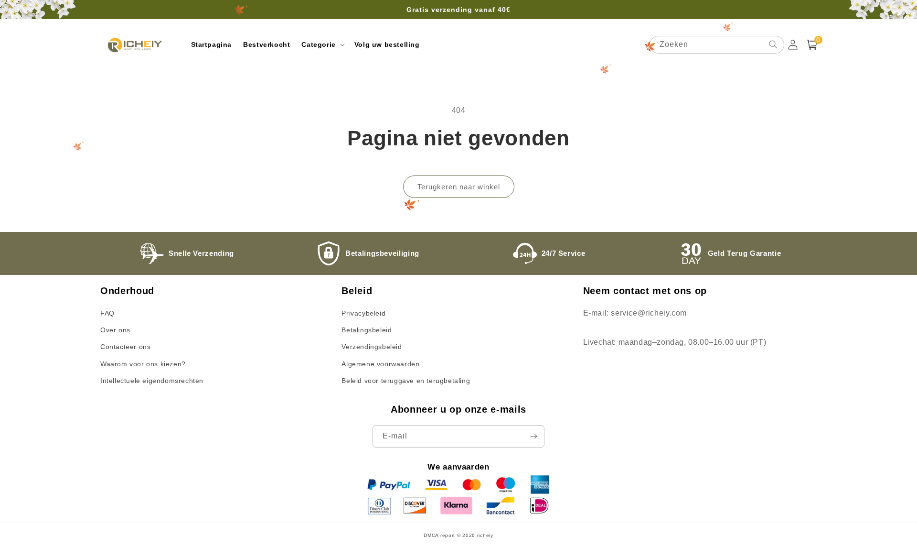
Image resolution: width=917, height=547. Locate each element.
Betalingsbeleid (366, 330)
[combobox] (717, 44)
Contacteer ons (125, 346)
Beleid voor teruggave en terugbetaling (405, 380)
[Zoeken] (773, 44)
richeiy (485, 535)
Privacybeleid (363, 313)
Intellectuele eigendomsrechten (151, 380)
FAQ (107, 313)
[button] (322, 44)
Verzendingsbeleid (371, 346)
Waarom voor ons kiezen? (143, 364)
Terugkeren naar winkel (458, 187)
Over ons (115, 330)
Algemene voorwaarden (380, 364)
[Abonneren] (533, 436)
